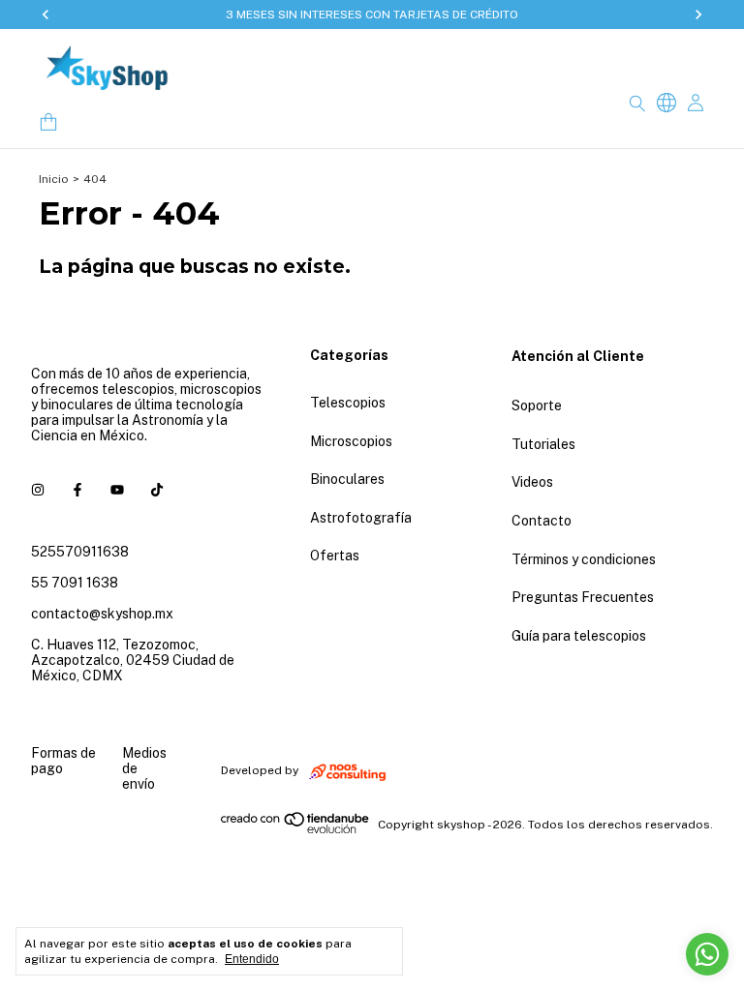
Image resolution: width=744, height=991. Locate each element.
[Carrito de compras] (48, 122)
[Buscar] (637, 102)
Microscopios (351, 441)
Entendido (252, 959)
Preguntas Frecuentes (583, 597)
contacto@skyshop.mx (102, 613)
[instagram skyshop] (38, 489)
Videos (532, 482)
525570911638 (80, 551)
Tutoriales (543, 444)
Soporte (537, 405)
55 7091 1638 (74, 582)
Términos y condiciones (584, 559)
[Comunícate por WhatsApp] (707, 954)
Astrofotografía (361, 518)
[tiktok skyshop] (157, 489)
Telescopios (348, 402)
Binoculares (347, 479)
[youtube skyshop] (117, 489)
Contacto (542, 520)
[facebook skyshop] (77, 489)
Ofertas (334, 555)
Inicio (54, 179)
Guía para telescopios (579, 636)
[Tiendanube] (296, 829)
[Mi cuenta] (695, 103)
